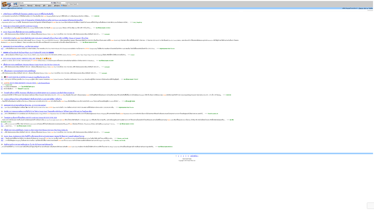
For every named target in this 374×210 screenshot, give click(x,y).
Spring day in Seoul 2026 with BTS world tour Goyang (20, 26)
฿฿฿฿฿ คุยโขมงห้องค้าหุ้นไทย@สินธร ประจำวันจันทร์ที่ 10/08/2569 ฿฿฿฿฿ (28, 52)
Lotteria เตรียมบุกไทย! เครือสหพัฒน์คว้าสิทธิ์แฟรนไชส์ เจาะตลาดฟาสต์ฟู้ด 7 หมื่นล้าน (33, 99)
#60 (2, 138)
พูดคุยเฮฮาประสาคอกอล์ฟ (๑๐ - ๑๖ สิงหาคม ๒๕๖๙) (21, 46)
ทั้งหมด (65, 5)
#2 (2, 88)
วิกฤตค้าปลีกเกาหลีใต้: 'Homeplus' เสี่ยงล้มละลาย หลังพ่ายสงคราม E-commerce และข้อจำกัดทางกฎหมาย (39, 93)
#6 (2, 28)
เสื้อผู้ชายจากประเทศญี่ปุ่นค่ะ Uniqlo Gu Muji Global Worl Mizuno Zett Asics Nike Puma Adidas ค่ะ (36, 130)
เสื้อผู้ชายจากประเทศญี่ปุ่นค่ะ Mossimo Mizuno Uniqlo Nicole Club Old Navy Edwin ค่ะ (31, 64)
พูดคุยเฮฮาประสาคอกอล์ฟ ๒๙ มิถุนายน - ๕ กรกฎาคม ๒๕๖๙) (25, 105)
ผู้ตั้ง (44, 5)
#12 (2, 126)
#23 (2, 48)
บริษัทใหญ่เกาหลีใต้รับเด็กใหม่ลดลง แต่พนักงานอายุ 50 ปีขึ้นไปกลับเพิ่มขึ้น (28, 14)
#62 (2, 140)
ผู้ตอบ (50, 5)
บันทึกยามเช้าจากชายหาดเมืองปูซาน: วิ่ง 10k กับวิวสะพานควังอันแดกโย (28, 144)
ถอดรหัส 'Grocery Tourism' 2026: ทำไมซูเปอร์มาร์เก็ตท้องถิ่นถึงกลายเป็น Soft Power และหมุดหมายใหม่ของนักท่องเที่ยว (43, 20)
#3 (2, 113)
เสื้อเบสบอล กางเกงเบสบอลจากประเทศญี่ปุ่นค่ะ (20, 71)
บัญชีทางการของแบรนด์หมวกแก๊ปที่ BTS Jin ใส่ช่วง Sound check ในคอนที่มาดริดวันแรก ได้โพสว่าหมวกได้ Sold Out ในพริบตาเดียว (48, 111)
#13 (2, 79)
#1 (2, 86)
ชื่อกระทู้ (30, 5)
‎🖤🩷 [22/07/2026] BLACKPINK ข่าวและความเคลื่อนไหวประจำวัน (26, 77)
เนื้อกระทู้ (38, 5)
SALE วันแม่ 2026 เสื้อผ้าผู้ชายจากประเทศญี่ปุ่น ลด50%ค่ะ (22, 32)
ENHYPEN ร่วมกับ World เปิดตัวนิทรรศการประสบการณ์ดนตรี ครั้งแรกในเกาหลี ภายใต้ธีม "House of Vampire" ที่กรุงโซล (45, 38)
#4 (2, 67)
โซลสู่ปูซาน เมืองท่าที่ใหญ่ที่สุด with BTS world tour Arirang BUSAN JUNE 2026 (30, 117)
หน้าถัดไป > (194, 156)
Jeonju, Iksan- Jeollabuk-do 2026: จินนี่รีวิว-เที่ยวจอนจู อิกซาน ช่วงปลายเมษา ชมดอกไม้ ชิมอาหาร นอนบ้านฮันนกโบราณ (44, 136)
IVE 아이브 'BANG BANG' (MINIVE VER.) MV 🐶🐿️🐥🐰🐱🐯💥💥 (27, 58)
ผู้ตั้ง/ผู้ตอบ (57, 5)
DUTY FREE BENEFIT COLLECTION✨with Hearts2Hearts (27, 83)
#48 (2, 55)
